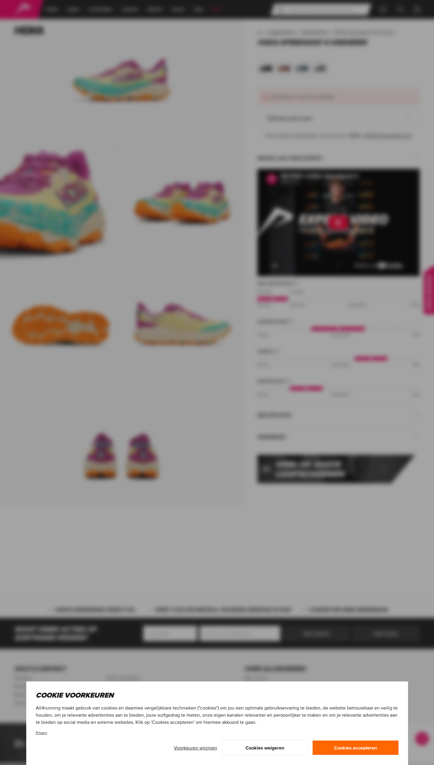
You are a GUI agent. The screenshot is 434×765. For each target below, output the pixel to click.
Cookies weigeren (264, 747)
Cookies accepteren (355, 747)
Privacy (41, 733)
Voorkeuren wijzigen (195, 747)
